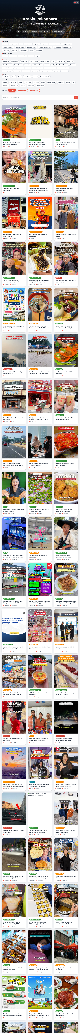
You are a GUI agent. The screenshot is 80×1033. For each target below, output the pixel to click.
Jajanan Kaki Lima (55, 44)
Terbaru (12, 90)
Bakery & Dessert (66, 44)
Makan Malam (22, 56)
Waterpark (56, 71)
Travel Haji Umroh (46, 71)
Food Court (44, 44)
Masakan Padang (31, 47)
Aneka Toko (64, 71)
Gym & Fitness (34, 61)
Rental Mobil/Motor (50, 68)
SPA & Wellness (7, 71)
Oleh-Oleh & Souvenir (62, 64)
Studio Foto (26, 71)
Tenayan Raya (40, 85)
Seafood (31, 50)
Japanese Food (67, 47)
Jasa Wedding (61, 61)
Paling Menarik (34, 90)
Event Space (24, 61)
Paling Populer (22, 90)
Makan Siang (13, 56)
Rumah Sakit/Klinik (63, 68)
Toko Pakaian (35, 71)
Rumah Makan (14, 44)
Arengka (5, 82)
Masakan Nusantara (8, 47)
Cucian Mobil (14, 61)
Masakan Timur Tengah (45, 47)
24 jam (37, 56)
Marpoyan (36, 82)
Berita (19, 76)
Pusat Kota (61, 82)
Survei (13, 76)
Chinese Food (57, 47)
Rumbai (68, 82)
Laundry (47, 64)
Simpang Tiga (14, 85)
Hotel (53, 61)
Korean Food (6, 50)
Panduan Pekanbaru (31, 31)
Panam (43, 82)
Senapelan (5, 85)
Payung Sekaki (51, 82)
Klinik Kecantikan (7, 64)
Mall (52, 64)
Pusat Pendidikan (37, 68)
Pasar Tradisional (7, 68)
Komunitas (27, 64)
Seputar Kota (6, 76)
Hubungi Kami (58, 31)
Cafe (21, 44)
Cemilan (31, 56)
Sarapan (5, 56)
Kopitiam (36, 44)
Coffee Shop (28, 44)
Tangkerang (31, 85)
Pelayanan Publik (45, 76)
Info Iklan (45, 31)
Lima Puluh (28, 82)
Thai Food (14, 50)
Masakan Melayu (20, 47)
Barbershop (6, 61)
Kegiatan (35, 76)
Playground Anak (18, 68)
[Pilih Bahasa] (76, 2)
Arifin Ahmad (12, 82)
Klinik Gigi (70, 61)
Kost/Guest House (37, 64)
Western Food (23, 50)
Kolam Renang (18, 64)
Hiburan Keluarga (45, 61)
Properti (28, 68)
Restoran (5, 44)
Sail (74, 82)
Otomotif (72, 64)
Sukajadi (23, 85)
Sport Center (16, 71)
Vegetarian (39, 50)
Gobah (20, 82)
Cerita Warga (27, 76)
